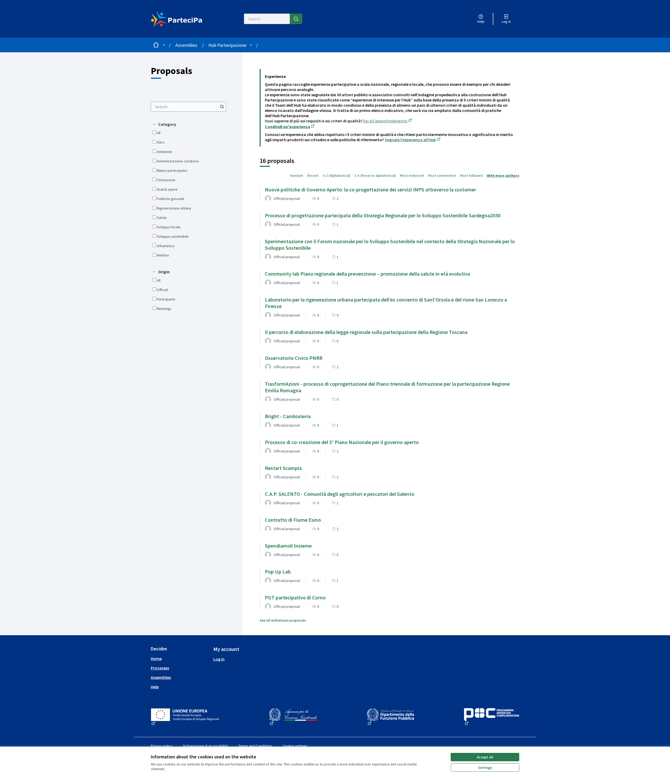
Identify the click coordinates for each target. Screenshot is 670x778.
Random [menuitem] (296, 175)
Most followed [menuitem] (471, 175)
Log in (219, 659)
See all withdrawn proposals (283, 620)
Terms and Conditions (255, 745)
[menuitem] (188, 107)
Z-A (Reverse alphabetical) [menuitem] (375, 175)
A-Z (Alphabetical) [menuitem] (336, 175)
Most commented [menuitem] (442, 175)
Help (155, 686)
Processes (160, 668)
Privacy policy (161, 745)
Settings (485, 767)
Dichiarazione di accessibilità (205, 745)
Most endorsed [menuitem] (412, 175)
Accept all (485, 757)
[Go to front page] (180, 18)
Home (156, 658)
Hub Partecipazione (227, 45)
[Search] (296, 19)
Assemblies (186, 45)
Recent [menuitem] (313, 175)
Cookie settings (295, 745)
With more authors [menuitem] (503, 175)
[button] (164, 124)
